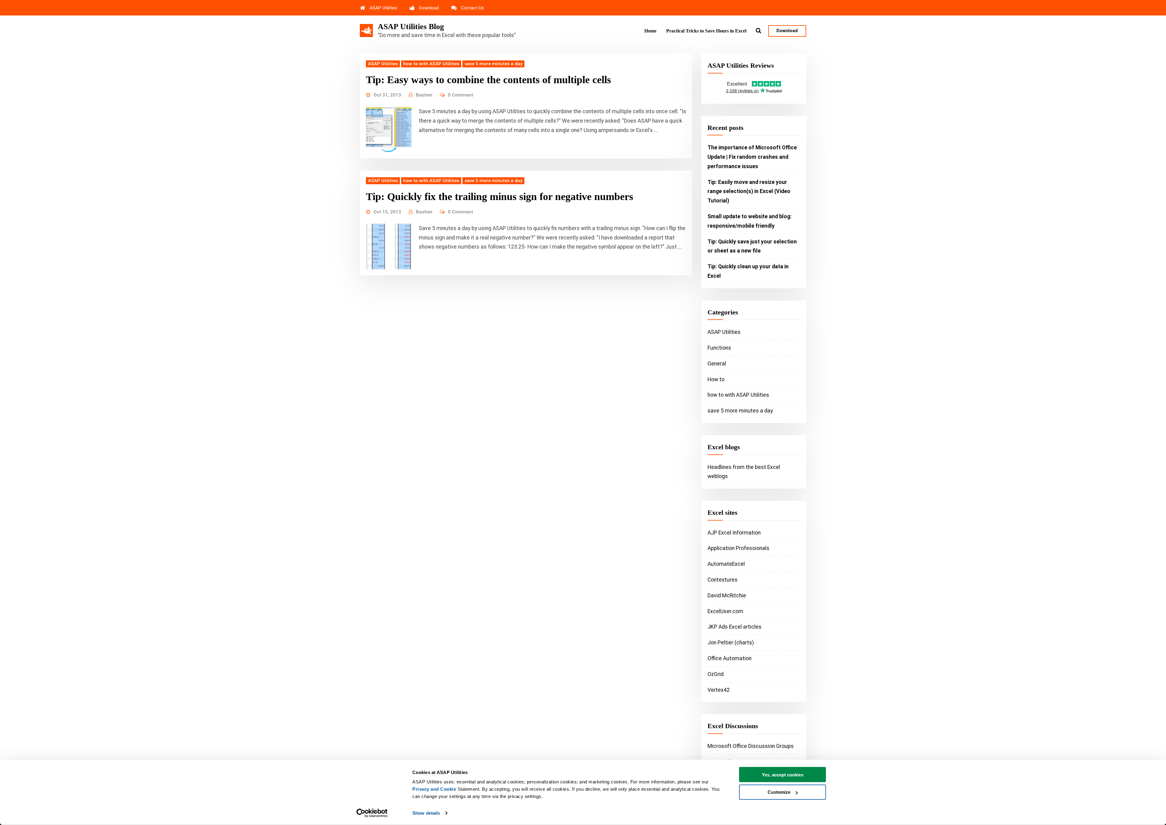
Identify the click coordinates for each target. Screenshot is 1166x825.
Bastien (424, 95)
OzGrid (715, 674)
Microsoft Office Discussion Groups (750, 746)
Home (650, 30)
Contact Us (472, 8)
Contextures (722, 580)
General (716, 364)
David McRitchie (726, 595)
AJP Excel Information (734, 533)
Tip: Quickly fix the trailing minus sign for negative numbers (499, 196)
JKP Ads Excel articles (734, 627)
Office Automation (729, 658)
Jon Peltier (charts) (730, 643)
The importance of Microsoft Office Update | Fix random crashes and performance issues (752, 156)
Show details (426, 813)
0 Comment (460, 95)
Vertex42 (718, 690)
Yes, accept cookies (782, 774)
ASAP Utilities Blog (411, 26)
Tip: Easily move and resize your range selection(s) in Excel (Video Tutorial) (748, 191)
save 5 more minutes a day (493, 63)
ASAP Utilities (383, 8)
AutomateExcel (726, 564)
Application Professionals (738, 548)
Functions (719, 348)
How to (715, 379)
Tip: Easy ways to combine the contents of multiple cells (488, 79)
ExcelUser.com (725, 611)
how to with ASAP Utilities (431, 63)
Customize (779, 792)
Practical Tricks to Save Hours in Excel (706, 30)
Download (429, 8)
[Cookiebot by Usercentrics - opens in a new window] (372, 813)
